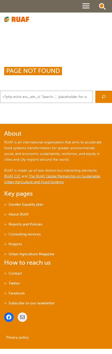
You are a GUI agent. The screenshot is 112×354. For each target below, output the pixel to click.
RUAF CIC (12, 176)
